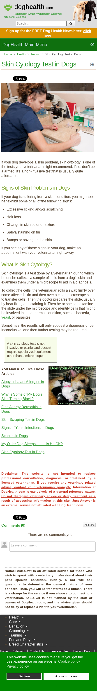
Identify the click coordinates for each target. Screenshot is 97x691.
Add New (89, 524)
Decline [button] (24, 676)
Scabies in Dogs (14, 436)
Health (21, 54)
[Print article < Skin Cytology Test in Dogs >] (92, 65)
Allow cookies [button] (66, 676)
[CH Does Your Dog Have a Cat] (72, 404)
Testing (35, 54)
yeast (5, 317)
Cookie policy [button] (69, 661)
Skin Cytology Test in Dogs (38, 64)
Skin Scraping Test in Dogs (23, 419)
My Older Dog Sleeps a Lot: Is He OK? (32, 444)
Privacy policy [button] (18, 666)
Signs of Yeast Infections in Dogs (27, 428)
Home (8, 54)
